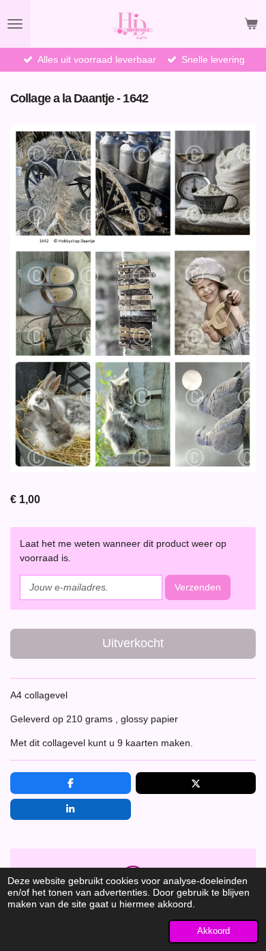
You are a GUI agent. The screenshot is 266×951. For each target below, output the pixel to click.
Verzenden (198, 587)
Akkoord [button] (213, 931)
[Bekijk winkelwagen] (251, 24)
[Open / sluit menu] (15, 24)
